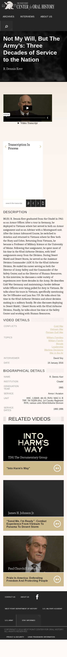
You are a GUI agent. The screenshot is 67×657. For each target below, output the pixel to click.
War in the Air (56, 353)
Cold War (58, 326)
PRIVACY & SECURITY (15, 637)
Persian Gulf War (54, 332)
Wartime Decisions (53, 349)
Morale (59, 343)
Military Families (55, 337)
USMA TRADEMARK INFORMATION (41, 637)
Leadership (57, 346)
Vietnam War (56, 329)
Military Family (55, 340)
